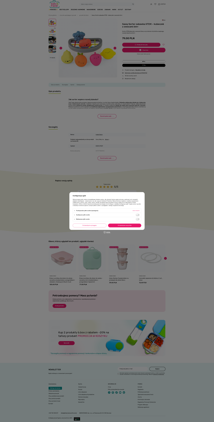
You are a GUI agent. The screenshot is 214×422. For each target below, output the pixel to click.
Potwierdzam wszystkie (124, 225)
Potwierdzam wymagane (90, 225)
